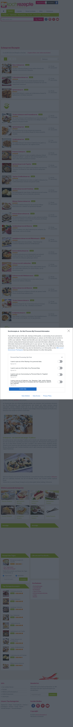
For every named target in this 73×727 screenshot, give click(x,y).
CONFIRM (22, 389)
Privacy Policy (47, 396)
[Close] (69, 331)
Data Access (36, 396)
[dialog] (36, 363)
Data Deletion (26, 396)
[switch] (60, 361)
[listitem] (36, 357)
